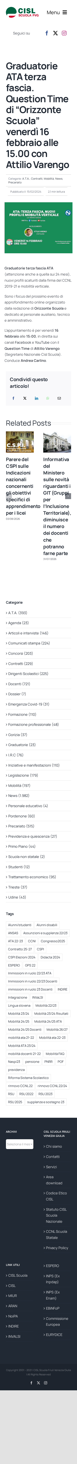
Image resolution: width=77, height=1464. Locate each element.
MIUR (12, 1295)
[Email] (59, 398)
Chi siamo (54, 1146)
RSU (11, 1094)
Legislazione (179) (23, 775)
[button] (9, 496)
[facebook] (46, 33)
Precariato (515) (21, 826)
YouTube (42, 342)
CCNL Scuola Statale (56, 1234)
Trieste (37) (17, 887)
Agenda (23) (18, 622)
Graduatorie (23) (22, 744)
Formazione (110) (22, 714)
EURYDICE (54, 1334)
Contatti (53, 1156)
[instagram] (64, 33)
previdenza (16, 1070)
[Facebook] (13, 398)
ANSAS (13, 933)
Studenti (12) (19, 866)
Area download (54, 1179)
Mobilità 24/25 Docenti (24, 1029)
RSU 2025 (15, 1102)
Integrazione (17, 997)
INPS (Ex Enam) (53, 1295)
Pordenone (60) (21, 816)
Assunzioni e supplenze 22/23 (45, 933)
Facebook (23, 342)
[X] (24, 398)
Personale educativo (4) (28, 805)
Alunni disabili (47, 925)
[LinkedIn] (36, 398)
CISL (12, 1285)
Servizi (51, 1166)
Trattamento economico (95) (32, 877)
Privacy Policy (57, 1247)
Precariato (15, 182)
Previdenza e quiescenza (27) (32, 836)
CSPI (40, 949)
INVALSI (14, 1336)
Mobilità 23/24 (18, 1013)
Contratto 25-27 (20, 949)
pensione (32, 1061)
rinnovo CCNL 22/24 (52, 1086)
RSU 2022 (26, 1094)
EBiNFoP (52, 1308)
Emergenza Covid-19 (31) (29, 704)
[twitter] (55, 33)
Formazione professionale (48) (33, 724)
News (58, 178)
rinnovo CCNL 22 (20, 1086)
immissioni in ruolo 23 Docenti (30, 989)
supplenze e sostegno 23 (45, 1102)
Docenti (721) (19, 683)
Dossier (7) (17, 694)
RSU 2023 (45, 1094)
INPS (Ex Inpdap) (53, 1279)
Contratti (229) (20, 663)
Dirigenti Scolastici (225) (28, 673)
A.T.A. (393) (17, 612)
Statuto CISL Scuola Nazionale (56, 1215)
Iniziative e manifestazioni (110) (34, 765)
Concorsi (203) (20, 653)
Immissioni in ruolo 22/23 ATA (29, 973)
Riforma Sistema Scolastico (28, 1078)
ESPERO (14, 965)
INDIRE (62, 989)
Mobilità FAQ (55, 1054)
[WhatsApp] (47, 398)
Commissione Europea (57, 1321)
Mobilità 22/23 (46, 1005)
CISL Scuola (17, 1275)
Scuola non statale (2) (26, 856)
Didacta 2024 (50, 957)
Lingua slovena (19, 1005)
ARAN (12, 1305)
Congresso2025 (53, 941)
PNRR (48, 1061)
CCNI (32, 941)
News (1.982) (19, 795)
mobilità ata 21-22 (21, 1037)
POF (61, 1061)
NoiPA (13, 1316)
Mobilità (49, 178)
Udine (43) (17, 897)
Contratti (36, 178)
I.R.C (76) (16, 755)
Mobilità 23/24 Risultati (51, 1013)
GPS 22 (30, 965)
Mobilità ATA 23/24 (22, 1045)
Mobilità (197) (19, 785)
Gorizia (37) (17, 734)
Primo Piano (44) (22, 846)
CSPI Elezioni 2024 (22, 957)
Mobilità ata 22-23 (52, 1037)
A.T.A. (26, 178)
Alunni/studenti (19, 925)
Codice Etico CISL (56, 1196)
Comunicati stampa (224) (29, 643)
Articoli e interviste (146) (28, 633)
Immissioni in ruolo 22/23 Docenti (32, 981)
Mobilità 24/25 (18, 1021)
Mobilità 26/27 (57, 1029)
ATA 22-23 (15, 941)
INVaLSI (37, 997)
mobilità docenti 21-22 (24, 1054)
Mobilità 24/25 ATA (48, 1021)
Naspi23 (14, 1061)
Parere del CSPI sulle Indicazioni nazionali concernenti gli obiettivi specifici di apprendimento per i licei (23, 486)
